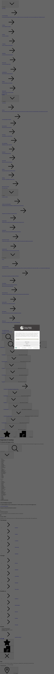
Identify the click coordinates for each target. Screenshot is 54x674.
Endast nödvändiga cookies (27, 345)
